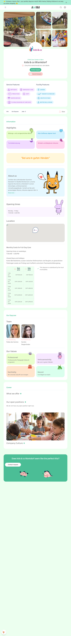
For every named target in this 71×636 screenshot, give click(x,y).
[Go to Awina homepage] (35, 7)
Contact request (35, 70)
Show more (11, 193)
